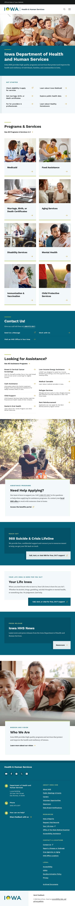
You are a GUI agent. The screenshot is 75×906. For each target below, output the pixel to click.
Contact (47, 845)
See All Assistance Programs (16, 364)
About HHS (47, 789)
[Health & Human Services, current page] (11, 9)
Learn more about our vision (21, 745)
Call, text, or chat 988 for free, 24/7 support (47, 555)
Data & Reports (48, 819)
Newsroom (60, 645)
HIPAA (45, 870)
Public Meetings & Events (52, 793)
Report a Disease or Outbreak (54, 848)
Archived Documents (50, 884)
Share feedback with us (19, 817)
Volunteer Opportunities (52, 800)
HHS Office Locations (51, 856)
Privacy (45, 878)
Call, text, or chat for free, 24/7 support (49, 602)
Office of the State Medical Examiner (56, 830)
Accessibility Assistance (52, 833)
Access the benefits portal (21, 507)
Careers (46, 797)
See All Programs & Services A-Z (17, 132)
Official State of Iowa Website (13, 2)
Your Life (48, 826)
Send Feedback (38, 895)
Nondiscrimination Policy (52, 874)
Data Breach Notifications (52, 808)
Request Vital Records (51, 822)
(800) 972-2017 (15, 805)
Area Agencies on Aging (51, 852)
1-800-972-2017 (29, 326)
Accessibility (47, 867)
